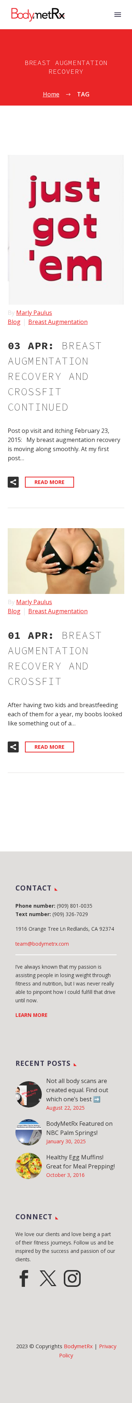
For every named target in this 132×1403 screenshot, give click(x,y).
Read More (49, 482)
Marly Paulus (34, 313)
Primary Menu (117, 14)
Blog (14, 322)
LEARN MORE (31, 1014)
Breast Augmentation (58, 322)
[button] (13, 482)
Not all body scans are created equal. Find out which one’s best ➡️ (77, 1090)
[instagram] (72, 1278)
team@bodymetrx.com (42, 943)
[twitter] (48, 1278)
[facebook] (23, 1278)
